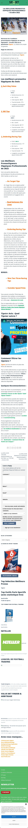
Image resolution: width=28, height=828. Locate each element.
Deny (14, 820)
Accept (14, 816)
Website (5, 499)
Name (5, 486)
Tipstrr (11, 44)
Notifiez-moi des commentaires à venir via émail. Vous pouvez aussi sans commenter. (12, 518)
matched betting (9, 417)
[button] (26, 804)
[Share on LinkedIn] (20, 448)
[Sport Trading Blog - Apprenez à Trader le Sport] (14, 2)
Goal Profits (4, 598)
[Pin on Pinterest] (18, 448)
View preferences (14, 824)
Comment (6, 474)
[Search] (26, 2)
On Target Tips (13, 181)
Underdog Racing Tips (12, 136)
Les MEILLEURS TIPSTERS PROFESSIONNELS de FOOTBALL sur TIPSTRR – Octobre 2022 (7, 456)
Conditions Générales (6, 772)
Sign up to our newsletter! (12, 527)
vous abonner (7, 520)
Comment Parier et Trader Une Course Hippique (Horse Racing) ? (12, 307)
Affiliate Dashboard (6, 780)
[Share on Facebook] (10, 448)
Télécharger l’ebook (10, 575)
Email (5, 493)
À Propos (3, 775)
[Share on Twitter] (13, 448)
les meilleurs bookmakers (11, 428)
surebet (24, 415)
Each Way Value (9, 86)
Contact (3, 770)
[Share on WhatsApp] (8, 448)
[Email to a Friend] (15, 448)
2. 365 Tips (5, 111)
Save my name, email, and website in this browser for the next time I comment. (14, 508)
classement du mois (17, 300)
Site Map (3, 777)
